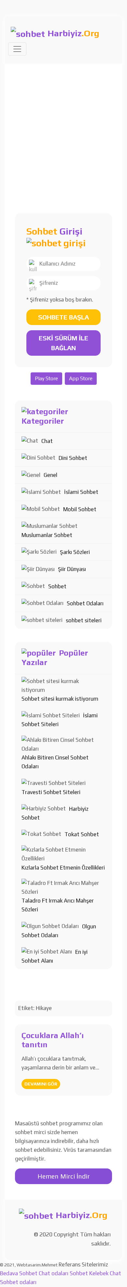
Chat (47, 441)
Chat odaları (53, 1273)
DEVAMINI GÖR (40, 1083)
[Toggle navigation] (17, 49)
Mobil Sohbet (79, 509)
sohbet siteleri (84, 620)
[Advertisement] (63, 130)
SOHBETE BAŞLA (63, 317)
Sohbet (57, 586)
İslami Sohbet (81, 492)
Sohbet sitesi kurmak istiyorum (59, 698)
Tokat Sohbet (81, 834)
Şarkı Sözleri (75, 552)
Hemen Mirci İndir (63, 1176)
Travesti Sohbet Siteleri (50, 792)
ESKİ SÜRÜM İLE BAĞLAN (63, 342)
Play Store (46, 378)
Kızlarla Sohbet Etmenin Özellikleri (63, 867)
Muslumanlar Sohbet (46, 535)
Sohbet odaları (18, 1282)
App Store (80, 378)
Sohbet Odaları (85, 603)
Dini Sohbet (73, 458)
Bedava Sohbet (18, 1273)
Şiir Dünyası (72, 569)
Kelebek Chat (105, 1273)
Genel (50, 475)
